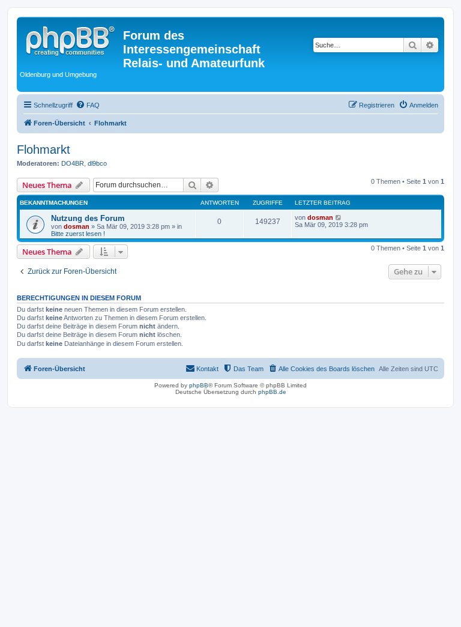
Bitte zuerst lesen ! (78, 233)
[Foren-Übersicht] (71, 39)
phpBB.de (272, 392)
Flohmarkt (43, 149)
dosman (76, 226)
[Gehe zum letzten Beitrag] (339, 217)
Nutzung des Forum (88, 218)
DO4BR (72, 163)
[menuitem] (88, 105)
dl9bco (97, 163)
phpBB (198, 385)
